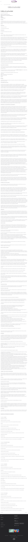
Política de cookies (20, 535)
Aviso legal (6, 535)
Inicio (1, 4)
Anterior (2, 512)
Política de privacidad (13, 535)
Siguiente (26, 512)
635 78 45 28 (16, 523)
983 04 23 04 (21, 523)
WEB (19, 8)
